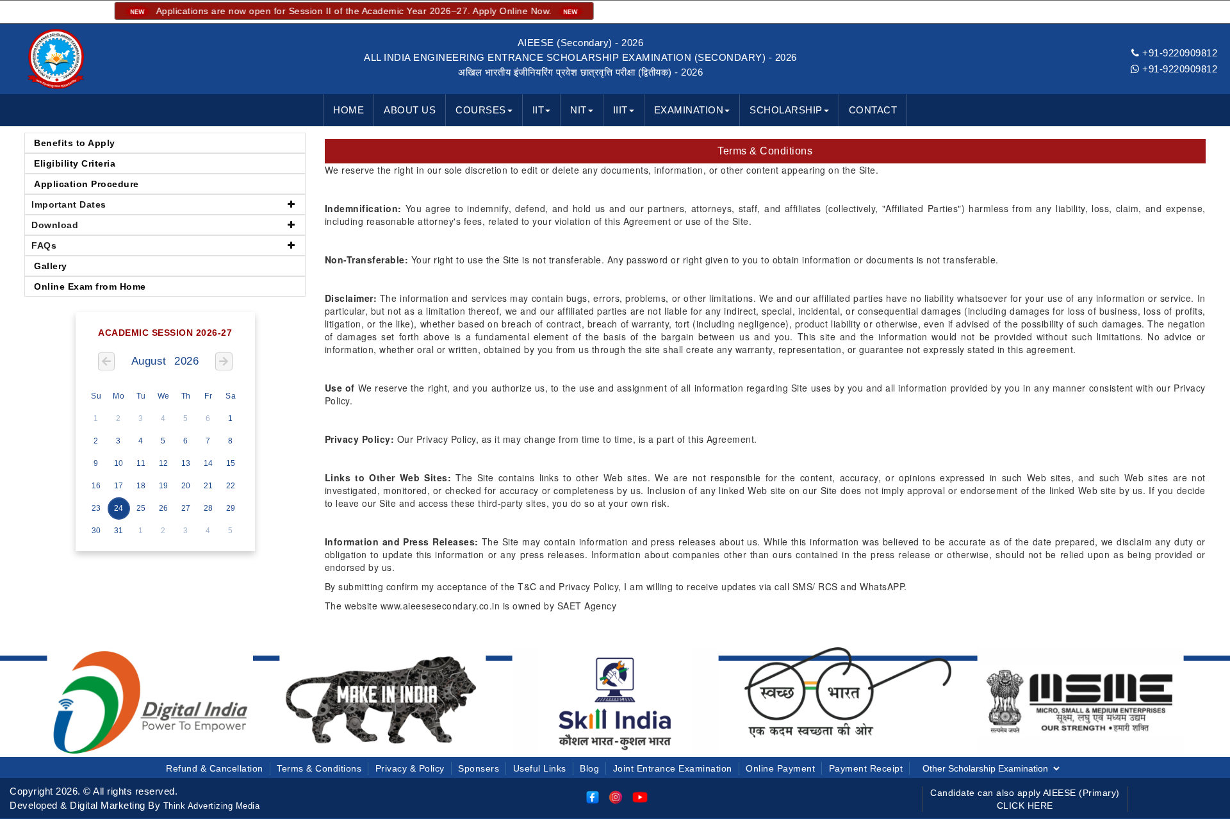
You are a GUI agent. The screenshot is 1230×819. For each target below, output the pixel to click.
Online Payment (780, 768)
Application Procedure (86, 184)
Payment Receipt (866, 768)
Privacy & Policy (410, 768)
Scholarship (786, 109)
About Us (410, 109)
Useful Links (539, 768)
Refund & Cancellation (214, 768)
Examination (689, 109)
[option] (150, 701)
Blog (589, 768)
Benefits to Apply (74, 143)
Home (348, 109)
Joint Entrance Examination (672, 768)
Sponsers (478, 768)
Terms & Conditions (319, 768)
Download (54, 225)
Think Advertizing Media (211, 806)
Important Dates (68, 204)
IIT (538, 109)
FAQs (43, 245)
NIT (578, 109)
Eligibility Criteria (74, 163)
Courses (480, 109)
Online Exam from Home (90, 286)
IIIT (620, 109)
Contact (873, 109)
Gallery (50, 266)
